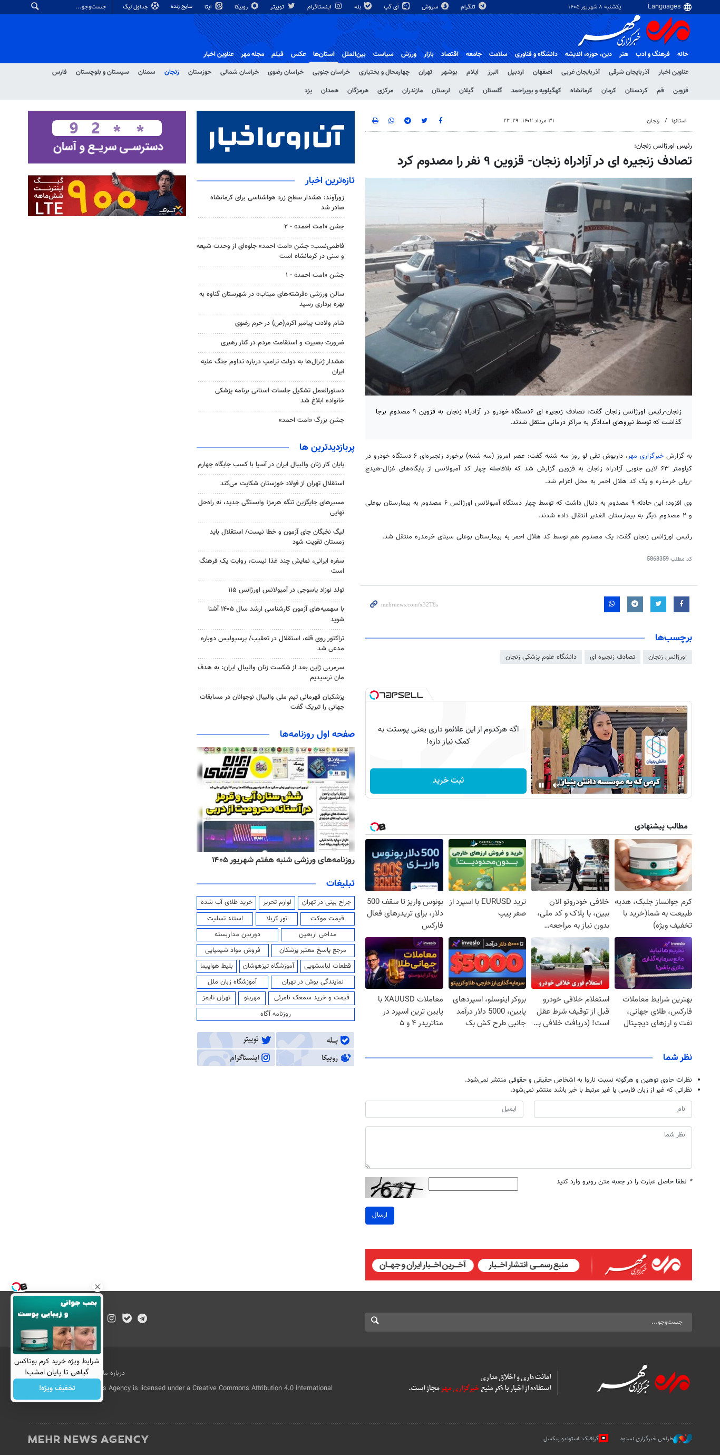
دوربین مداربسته (237, 934)
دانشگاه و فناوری (536, 54)
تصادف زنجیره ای (612, 657)
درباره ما (114, 1373)
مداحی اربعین (318, 934)
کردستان (636, 90)
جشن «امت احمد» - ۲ (314, 226)
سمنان (146, 72)
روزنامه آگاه (275, 1014)
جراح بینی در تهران (326, 902)
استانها (679, 121)
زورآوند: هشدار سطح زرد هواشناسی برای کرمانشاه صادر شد (277, 202)
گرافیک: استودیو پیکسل (571, 1438)
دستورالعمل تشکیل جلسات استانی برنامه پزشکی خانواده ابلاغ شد (279, 396)
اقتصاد (450, 54)
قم (660, 90)
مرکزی (385, 90)
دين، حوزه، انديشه (588, 54)
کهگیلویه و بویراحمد (536, 90)
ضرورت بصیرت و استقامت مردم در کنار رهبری (282, 343)
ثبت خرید (448, 780)
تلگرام (469, 7)
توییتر (278, 7)
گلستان (492, 90)
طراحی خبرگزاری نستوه (646, 1438)
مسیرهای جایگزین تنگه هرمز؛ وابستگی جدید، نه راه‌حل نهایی (271, 507)
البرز (493, 72)
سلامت (498, 54)
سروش (431, 7)
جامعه (474, 54)
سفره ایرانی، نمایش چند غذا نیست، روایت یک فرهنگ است (271, 566)
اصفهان (542, 72)
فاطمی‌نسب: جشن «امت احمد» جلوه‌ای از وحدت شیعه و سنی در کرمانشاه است (270, 251)
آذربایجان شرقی (629, 72)
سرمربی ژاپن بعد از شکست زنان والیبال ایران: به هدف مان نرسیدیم (271, 672)
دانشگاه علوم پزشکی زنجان (541, 657)
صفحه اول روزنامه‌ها (317, 734)
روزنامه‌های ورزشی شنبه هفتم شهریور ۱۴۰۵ (283, 860)
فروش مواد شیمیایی (232, 950)
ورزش (408, 54)
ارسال (379, 1215)
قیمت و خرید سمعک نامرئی (311, 998)
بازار (429, 54)
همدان (329, 90)
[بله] (126, 1319)
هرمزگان (357, 90)
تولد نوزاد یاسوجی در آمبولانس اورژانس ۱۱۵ (286, 590)
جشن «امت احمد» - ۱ (315, 275)
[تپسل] (374, 695)
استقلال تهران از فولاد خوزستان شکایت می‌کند (282, 483)
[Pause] (541, 785)
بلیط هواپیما (216, 966)
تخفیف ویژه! (57, 1389)
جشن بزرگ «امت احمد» (311, 420)
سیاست (383, 54)
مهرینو (252, 998)
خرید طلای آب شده (226, 902)
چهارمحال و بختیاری (384, 72)
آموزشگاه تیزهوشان (268, 966)
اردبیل (516, 72)
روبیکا (242, 7)
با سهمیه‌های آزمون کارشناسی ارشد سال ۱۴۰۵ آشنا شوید (276, 614)
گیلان (466, 90)
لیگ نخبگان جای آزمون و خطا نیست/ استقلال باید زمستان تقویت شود (277, 537)
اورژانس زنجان (667, 657)
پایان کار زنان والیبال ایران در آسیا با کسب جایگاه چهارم (271, 464)
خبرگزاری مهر (646, 456)
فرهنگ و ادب (653, 54)
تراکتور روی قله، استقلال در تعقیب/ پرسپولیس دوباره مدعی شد (272, 643)
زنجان (171, 72)
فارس (59, 72)
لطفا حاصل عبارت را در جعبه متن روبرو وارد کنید (624, 1182)
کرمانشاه (581, 90)
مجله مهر (252, 54)
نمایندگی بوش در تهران (313, 982)
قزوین (680, 90)
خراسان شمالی (239, 72)
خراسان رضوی (286, 72)
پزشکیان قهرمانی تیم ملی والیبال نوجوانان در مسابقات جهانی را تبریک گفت (272, 702)
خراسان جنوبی (331, 72)
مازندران (412, 90)
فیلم (277, 54)
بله (358, 7)
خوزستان (199, 72)
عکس (298, 54)
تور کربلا (276, 918)
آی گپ (392, 7)
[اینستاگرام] (111, 1319)
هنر (623, 54)
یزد (308, 90)
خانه (682, 54)
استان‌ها (324, 54)
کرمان (608, 90)
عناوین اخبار (673, 72)
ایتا (209, 7)
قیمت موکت (327, 918)
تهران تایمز (216, 998)
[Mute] (556, 785)
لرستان (441, 90)
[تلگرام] (142, 1319)
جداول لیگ (136, 7)
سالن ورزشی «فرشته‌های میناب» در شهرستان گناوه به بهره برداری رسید (271, 299)
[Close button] (97, 1286)
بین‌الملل (354, 54)
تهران (425, 72)
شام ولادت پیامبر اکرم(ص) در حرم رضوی (289, 323)
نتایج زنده (182, 6)
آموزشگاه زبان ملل (232, 982)
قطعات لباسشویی (327, 966)
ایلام (472, 72)
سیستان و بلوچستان (102, 72)
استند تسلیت (225, 918)
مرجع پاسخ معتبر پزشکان (312, 950)
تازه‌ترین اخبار (330, 181)
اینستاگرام (320, 7)
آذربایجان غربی (580, 72)
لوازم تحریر (277, 902)
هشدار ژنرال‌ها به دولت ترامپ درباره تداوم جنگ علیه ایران (272, 366)
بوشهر (449, 72)
